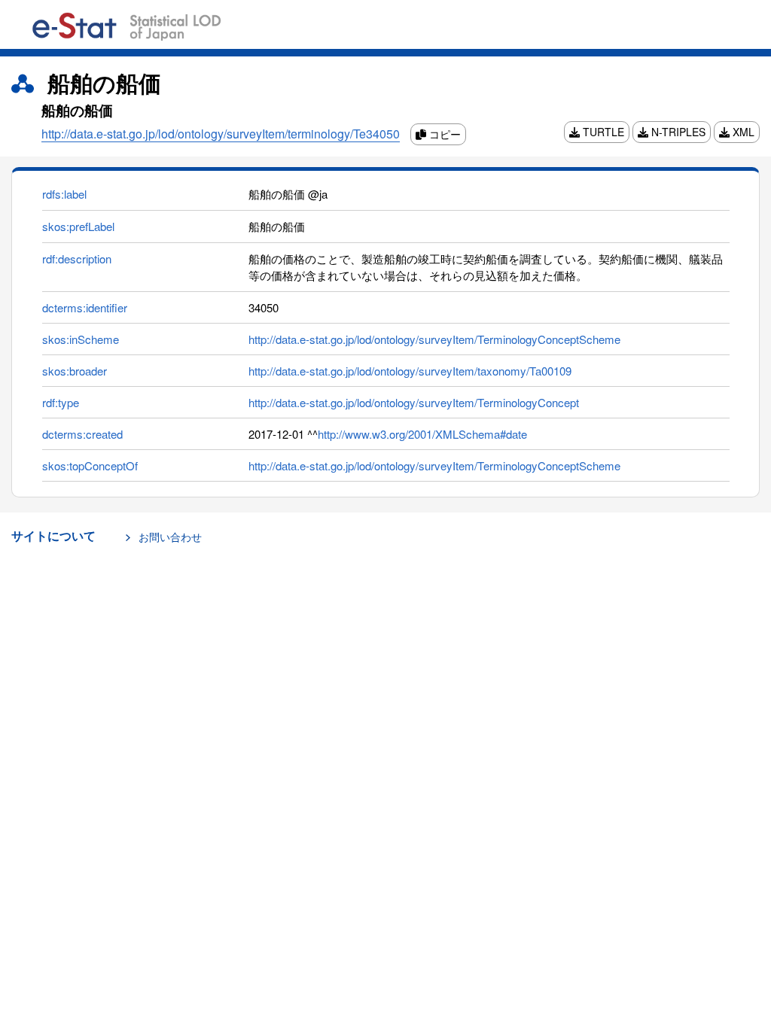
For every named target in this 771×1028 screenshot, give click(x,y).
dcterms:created (82, 434)
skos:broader (74, 371)
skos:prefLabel (78, 226)
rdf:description (76, 258)
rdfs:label (64, 194)
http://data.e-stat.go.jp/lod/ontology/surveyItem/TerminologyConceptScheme (434, 339)
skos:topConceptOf (90, 465)
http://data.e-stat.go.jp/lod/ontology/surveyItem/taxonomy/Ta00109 (409, 371)
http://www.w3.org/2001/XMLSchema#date (422, 434)
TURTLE (602, 131)
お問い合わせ (170, 536)
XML (742, 131)
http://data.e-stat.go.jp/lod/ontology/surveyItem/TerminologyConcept (413, 402)
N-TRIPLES (676, 131)
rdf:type (60, 402)
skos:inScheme (80, 339)
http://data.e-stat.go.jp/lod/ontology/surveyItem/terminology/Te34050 (220, 133)
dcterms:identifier (84, 307)
